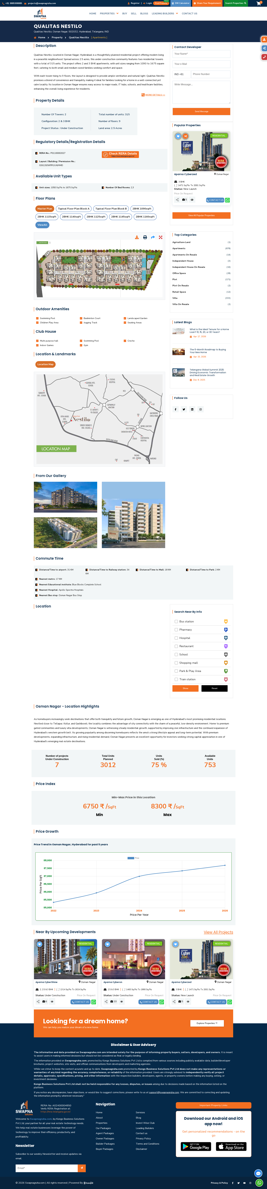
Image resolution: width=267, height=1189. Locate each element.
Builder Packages (105, 1144)
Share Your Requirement (208, 3)
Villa (174, 298)
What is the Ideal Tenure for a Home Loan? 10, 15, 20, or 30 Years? (209, 331)
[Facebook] (233, 1183)
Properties (101, 1123)
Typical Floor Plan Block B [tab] (111, 208)
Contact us (216, 200)
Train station (186, 679)
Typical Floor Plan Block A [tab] (73, 208)
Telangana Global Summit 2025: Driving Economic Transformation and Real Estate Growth (208, 372)
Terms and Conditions (147, 1144)
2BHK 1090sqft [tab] (142, 208)
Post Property (162, 2)
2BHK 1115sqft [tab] (47, 216)
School (183, 654)
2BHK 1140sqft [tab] (71, 216)
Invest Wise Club (145, 1123)
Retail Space (179, 291)
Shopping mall (188, 663)
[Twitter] (238, 1183)
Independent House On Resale (188, 267)
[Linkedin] (244, 1183)
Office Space (179, 273)
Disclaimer (141, 1149)
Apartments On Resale (184, 254)
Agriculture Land (181, 242)
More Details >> (155, 94)
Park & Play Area (189, 671)
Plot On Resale (180, 285)
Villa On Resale (180, 304)
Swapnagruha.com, (41, 1119)
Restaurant (186, 646)
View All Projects (218, 932)
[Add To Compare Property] (185, 136)
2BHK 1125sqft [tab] (96, 216)
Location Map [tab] (45, 364)
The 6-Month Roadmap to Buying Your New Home (208, 351)
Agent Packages (105, 1133)
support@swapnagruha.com (164, 1092)
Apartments (178, 248)
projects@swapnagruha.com (42, 3)
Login (149, 3)
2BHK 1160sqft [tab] (145, 216)
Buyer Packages (104, 1149)
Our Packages (103, 1128)
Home (99, 1112)
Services (140, 1112)
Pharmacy (185, 630)
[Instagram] (250, 1183)
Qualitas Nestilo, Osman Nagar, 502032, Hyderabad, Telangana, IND (71, 31)
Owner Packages (105, 1138)
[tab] (47, 318)
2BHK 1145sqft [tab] (120, 216)
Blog (138, 1117)
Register (135, 3)
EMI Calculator (181, 3)
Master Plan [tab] (45, 208)
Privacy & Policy (219, 1183)
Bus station (186, 621)
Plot (174, 279)
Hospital (184, 638)
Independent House (182, 260)
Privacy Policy (143, 1138)
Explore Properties (206, 1023)
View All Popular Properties (201, 215)
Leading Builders (145, 1128)
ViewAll (42, 225)
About (99, 1117)
